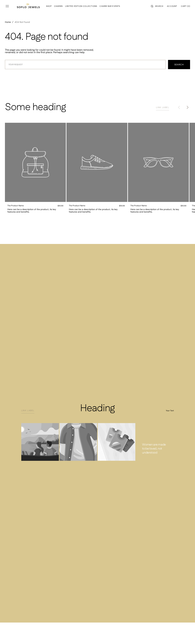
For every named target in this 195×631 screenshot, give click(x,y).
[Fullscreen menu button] (7, 6)
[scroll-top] (188, 624)
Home (8, 22)
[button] (157, 6)
